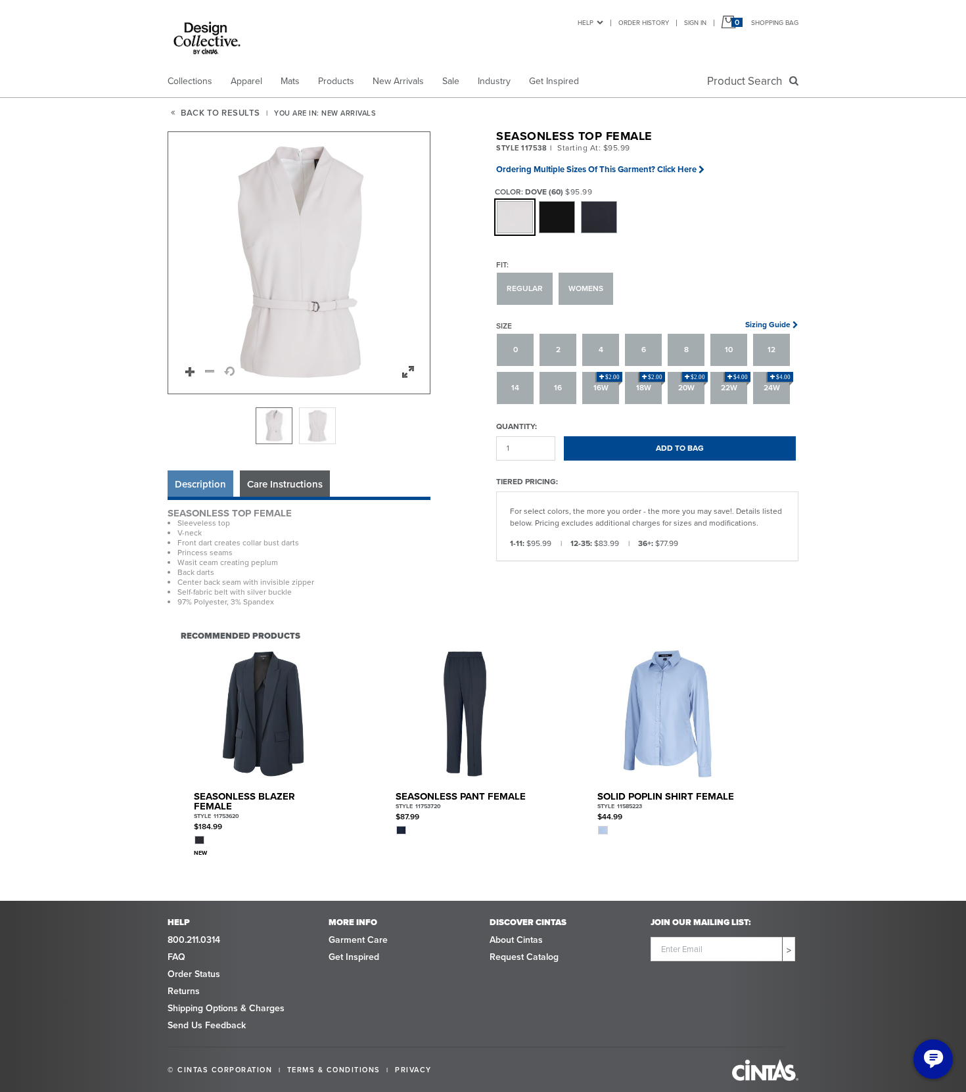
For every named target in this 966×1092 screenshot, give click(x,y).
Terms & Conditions (333, 1069)
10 (729, 349)
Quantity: (516, 426)
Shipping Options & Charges (226, 1008)
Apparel (246, 81)
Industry (494, 81)
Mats (290, 81)
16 (558, 388)
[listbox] (299, 425)
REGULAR (525, 288)
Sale (450, 81)
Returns (184, 991)
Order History (643, 23)
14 (515, 388)
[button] (299, 263)
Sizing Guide (768, 324)
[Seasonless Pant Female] (465, 714)
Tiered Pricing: (527, 481)
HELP (585, 23)
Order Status (194, 974)
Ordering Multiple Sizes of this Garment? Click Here (596, 169)
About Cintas (516, 940)
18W (649, 384)
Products (336, 81)
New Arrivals (398, 81)
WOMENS (585, 288)
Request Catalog (524, 957)
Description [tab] (200, 484)
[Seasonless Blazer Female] (263, 714)
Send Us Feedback (207, 1025)
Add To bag (680, 448)
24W (777, 384)
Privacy (413, 1069)
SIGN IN (695, 23)
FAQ (176, 957)
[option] (274, 425)
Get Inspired (554, 81)
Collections (190, 81)
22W (734, 384)
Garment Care (358, 940)
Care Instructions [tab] (285, 484)
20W (692, 384)
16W (606, 384)
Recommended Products (240, 635)
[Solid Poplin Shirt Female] (666, 714)
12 (771, 349)
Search (747, 81)
